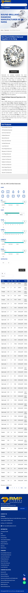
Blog (2, 533)
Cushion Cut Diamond (6, 159)
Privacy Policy (4, 537)
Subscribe (22, 508)
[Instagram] (24, 578)
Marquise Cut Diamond (7, 151)
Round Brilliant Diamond (7, 127)
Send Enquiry (14, 71)
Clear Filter (22, 270)
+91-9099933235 (6, 7)
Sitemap (2, 545)
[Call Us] (24, 575)
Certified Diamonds (6, 143)
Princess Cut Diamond (6, 164)
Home (2, 30)
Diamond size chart (5, 582)
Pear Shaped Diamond (6, 148)
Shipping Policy (4, 541)
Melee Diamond (4, 584)
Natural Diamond (5, 138)
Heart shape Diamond (6, 167)
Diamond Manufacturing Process (8, 580)
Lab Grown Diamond (6, 132)
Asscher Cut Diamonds (7, 172)
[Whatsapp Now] (24, 582)
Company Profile (4, 531)
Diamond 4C (3, 572)
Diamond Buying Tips (5, 586)
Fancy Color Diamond (6, 140)
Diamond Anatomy (5, 576)
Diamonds (6, 30)
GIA (3, 262)
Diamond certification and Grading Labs (9, 578)
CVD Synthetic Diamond (7, 130)
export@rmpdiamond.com (10, 525)
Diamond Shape (4, 574)
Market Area (3, 547)
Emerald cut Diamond (6, 156)
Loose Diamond (5, 146)
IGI (8, 262)
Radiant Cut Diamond (6, 162)
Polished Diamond (6, 135)
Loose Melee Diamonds (7, 169)
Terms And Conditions (5, 539)
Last (25, 487)
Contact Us (3, 535)
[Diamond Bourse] (6, 2)
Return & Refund (4, 543)
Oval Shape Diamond (6, 154)
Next (22, 487)
